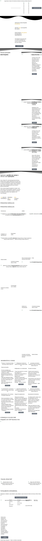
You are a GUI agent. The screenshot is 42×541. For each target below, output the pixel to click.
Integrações (11, 506)
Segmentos (10, 501)
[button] (16, 8)
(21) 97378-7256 (29, 505)
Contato (18, 501)
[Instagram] (39, 503)
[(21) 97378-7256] (27, 503)
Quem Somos (11, 504)
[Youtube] (37, 503)
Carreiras (18, 504)
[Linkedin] (35, 505)
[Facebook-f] (35, 503)
